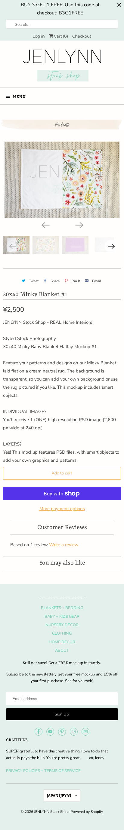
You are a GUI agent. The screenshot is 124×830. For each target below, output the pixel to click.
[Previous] (45, 224)
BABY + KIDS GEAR (62, 616)
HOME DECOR (62, 642)
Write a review (64, 545)
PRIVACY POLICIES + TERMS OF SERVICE (43, 770)
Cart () (60, 36)
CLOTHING (62, 633)
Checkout (81, 36)
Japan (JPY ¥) (59, 795)
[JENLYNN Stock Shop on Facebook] (38, 732)
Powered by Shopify (86, 811)
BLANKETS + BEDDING (62, 608)
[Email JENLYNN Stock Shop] (85, 732)
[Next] (78, 224)
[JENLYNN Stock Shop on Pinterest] (62, 732)
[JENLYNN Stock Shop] (62, 66)
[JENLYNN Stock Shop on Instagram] (74, 732)
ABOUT (62, 650)
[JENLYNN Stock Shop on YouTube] (50, 732)
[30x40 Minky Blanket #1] (62, 180)
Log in (39, 36)
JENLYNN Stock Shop (51, 811)
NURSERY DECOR (62, 625)
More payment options (62, 509)
